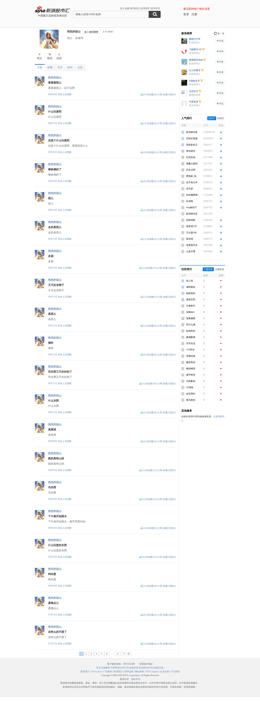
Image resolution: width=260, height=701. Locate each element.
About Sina (96, 671)
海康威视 (190, 318)
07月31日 (53, 614)
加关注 (220, 41)
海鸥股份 (190, 287)
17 (117, 654)
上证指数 (67, 94)
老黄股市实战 (196, 60)
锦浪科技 (190, 331)
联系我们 (118, 671)
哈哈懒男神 (192, 195)
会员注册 (164, 671)
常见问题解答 (103, 667)
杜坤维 (189, 201)
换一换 (221, 33)
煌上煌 (189, 280)
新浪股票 (145, 8)
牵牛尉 (189, 188)
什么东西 (53, 400)
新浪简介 (85, 671)
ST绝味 (189, 387)
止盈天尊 (190, 251)
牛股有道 (193, 101)
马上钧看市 (194, 70)
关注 (60, 67)
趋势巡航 (190, 220)
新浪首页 (155, 8)
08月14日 (53, 210)
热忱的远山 (74, 31)
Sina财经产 (191, 207)
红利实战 (190, 157)
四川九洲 (190, 324)
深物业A (190, 312)
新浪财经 (135, 8)
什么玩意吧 (54, 111)
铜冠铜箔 (190, 368)
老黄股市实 (192, 245)
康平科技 (190, 375)
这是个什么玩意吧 (58, 140)
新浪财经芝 (192, 213)
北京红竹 (193, 91)
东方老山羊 (192, 182)
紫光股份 (190, 400)
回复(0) (172, 94)
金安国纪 (190, 393)
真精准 (52, 429)
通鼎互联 (190, 299)
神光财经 (190, 151)
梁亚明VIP (191, 226)
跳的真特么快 (56, 458)
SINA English (152, 671)
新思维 (189, 239)
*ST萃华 (190, 349)
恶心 (50, 198)
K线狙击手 (194, 80)
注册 (194, 14)
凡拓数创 (190, 381)
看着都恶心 (54, 82)
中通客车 (190, 305)
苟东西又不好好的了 (60, 371)
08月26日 (53, 94)
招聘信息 (128, 671)
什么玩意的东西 (57, 545)
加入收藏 (124, 8)
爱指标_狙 (191, 176)
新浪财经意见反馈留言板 (151, 667)
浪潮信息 (190, 356)
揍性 (50, 342)
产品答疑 (175, 671)
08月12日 (53, 325)
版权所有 (135, 679)
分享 (159, 94)
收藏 (50, 67)
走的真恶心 (54, 227)
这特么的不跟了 (57, 631)
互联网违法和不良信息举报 (124, 667)
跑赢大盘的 (192, 163)
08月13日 (53, 239)
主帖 (39, 67)
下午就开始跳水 (57, 516)
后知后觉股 (192, 138)
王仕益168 (191, 232)
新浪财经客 (192, 132)
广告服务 (107, 671)
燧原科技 (190, 362)
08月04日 (53, 585)
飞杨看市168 (195, 49)
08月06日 (53, 441)
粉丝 (70, 67)
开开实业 (190, 343)
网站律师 (139, 671)
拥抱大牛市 (194, 39)
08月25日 (53, 123)
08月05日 (53, 470)
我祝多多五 (192, 144)
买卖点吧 (190, 169)
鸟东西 (52, 487)
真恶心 (52, 313)
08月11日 (53, 354)
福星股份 (190, 293)
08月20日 (53, 152)
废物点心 (53, 603)
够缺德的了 (54, 169)
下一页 (126, 654)
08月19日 (53, 181)
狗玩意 (52, 574)
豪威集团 (190, 337)
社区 (80, 67)
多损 (50, 256)
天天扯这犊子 (56, 285)
